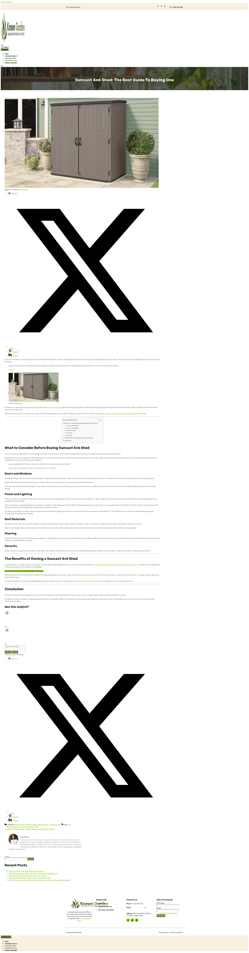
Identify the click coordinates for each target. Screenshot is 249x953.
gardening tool (43, 824)
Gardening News (10, 58)
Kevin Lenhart (13, 468)
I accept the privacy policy (168, 913)
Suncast (11, 370)
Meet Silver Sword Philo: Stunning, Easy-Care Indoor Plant (30, 878)
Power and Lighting (73, 428)
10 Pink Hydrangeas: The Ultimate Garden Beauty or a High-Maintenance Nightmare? (40, 880)
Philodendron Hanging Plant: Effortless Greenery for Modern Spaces (33, 873)
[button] (2, 45)
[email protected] (137, 907)
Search (7, 856)
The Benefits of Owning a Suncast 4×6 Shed (78, 438)
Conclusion (67, 440)
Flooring (69, 433)
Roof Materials (71, 430)
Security (69, 435)
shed (69, 824)
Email (159, 908)
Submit (8, 652)
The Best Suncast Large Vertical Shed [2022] (22, 827)
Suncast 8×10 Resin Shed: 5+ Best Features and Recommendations (30, 829)
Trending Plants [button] (11, 56)
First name (160, 903)
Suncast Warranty (54, 407)
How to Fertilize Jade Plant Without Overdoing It (26, 871)
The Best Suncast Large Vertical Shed (87, 581)
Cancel (15, 652)
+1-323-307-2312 (177, 7)
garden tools (19, 824)
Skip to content (6, 2)
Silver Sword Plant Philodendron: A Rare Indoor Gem (28, 876)
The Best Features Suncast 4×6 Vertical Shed (121, 413)
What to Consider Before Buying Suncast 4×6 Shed (80, 423)
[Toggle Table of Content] (99, 420)
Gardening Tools (11, 60)
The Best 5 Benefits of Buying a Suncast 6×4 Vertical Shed (115, 565)
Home (6, 54)
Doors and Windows (73, 426)
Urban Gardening (11, 62)
